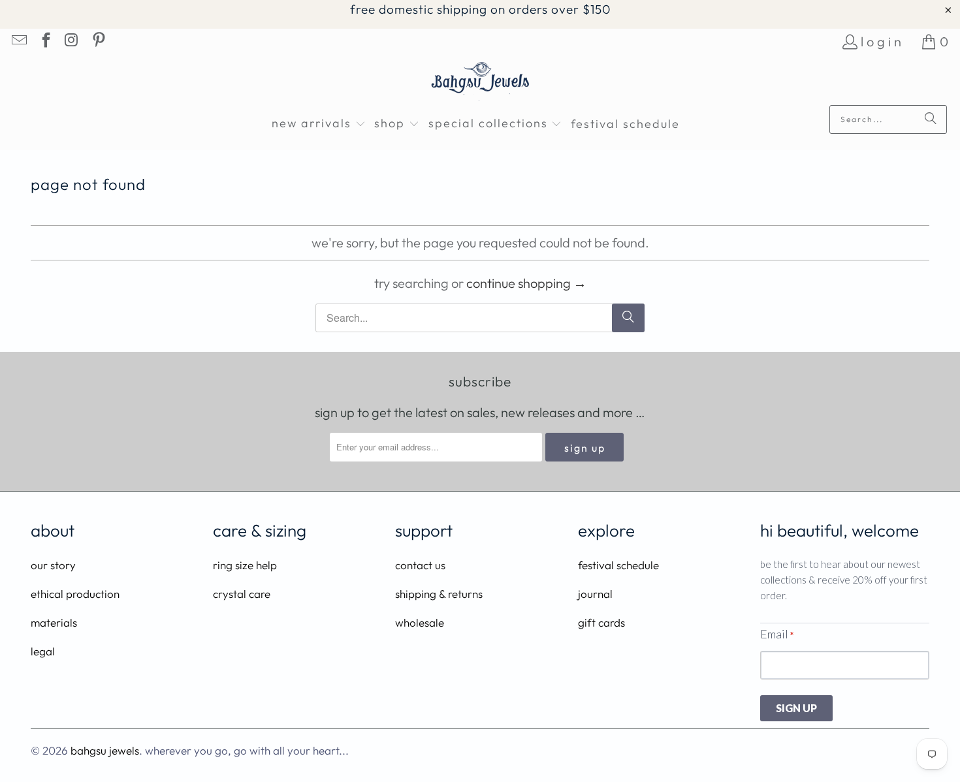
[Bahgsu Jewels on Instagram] (71, 41)
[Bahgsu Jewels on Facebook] (44, 41)
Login (882, 41)
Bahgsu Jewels (105, 750)
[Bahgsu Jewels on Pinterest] (97, 41)
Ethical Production (75, 594)
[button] (319, 124)
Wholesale (419, 622)
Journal (595, 594)
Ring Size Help (245, 565)
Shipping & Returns (439, 594)
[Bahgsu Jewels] (480, 83)
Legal (43, 651)
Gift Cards (601, 622)
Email (776, 634)
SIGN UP (796, 708)
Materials (54, 622)
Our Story (53, 565)
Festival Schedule (618, 565)
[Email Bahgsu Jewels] (18, 41)
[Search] (930, 119)
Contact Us (420, 565)
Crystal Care (241, 594)
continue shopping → (526, 283)
